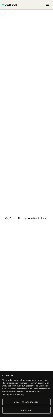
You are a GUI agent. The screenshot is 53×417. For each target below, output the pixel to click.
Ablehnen (26, 410)
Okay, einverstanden (26, 402)
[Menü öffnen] (47, 4)
